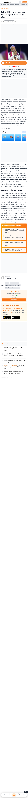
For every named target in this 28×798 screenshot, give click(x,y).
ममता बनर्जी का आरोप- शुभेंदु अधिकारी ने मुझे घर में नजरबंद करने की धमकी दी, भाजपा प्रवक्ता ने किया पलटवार (15, 244)
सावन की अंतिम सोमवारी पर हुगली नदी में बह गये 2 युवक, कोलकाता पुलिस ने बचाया (15, 361)
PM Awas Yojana (14, 283)
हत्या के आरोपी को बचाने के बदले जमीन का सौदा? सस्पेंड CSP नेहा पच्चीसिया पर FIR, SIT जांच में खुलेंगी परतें (14, 230)
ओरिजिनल (23, 4)
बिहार (8, 4)
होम (1, 4)
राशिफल (8, 310)
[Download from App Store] (16, 317)
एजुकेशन (7, 308)
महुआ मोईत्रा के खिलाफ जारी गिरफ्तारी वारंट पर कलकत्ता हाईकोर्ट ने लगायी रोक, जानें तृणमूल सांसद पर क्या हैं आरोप (14, 355)
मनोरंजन (11, 308)
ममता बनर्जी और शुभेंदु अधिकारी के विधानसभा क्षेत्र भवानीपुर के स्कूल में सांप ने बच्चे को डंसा (13, 372)
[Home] (7, 2)
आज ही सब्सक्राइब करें (14, 299)
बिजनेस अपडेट (17, 308)
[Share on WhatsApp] (9, 66)
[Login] (14, 795)
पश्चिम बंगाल (17, 4)
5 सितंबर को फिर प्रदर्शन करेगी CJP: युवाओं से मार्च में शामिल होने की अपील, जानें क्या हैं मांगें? (15, 249)
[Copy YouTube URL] (14, 66)
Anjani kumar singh (9, 20)
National (7, 8)
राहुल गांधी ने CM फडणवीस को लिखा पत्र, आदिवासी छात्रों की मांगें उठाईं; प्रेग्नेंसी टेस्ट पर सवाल (14, 237)
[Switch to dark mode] (20, 2)
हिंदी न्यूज (10, 312)
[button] (14, 52)
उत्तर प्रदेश (12, 4)
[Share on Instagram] (16, 66)
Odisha (7, 283)
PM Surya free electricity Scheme (12, 285)
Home (2, 8)
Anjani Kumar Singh (12, 278)
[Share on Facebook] (12, 66)
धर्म (21, 308)
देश (3, 308)
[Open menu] (2, 2)
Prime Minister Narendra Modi (12, 287)
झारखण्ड (4, 4)
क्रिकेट (4, 310)
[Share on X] (18, 66)
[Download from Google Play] (7, 317)
